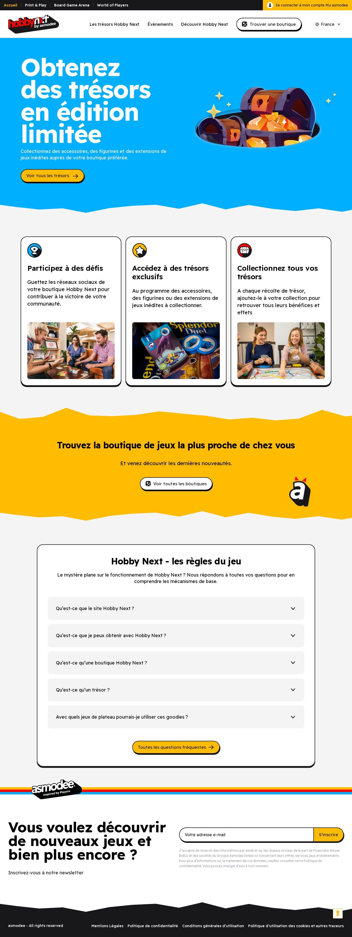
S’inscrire (328, 834)
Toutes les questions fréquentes (172, 747)
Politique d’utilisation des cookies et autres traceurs (296, 926)
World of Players (112, 5)
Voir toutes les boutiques (180, 483)
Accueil (10, 5)
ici (256, 856)
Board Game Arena (71, 5)
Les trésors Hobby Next (114, 24)
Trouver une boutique (273, 24)
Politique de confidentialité (153, 926)
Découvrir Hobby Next (204, 24)
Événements (160, 24)
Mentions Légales (107, 926)
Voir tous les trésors (48, 175)
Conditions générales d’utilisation (213, 926)
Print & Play (35, 5)
